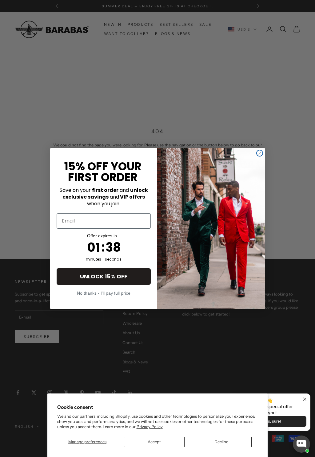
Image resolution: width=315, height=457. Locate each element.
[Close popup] (304, 399)
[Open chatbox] (301, 444)
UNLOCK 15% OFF (103, 276)
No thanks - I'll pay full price (103, 293)
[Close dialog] (260, 153)
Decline (221, 441)
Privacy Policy (150, 426)
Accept (154, 441)
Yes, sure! (272, 421)
